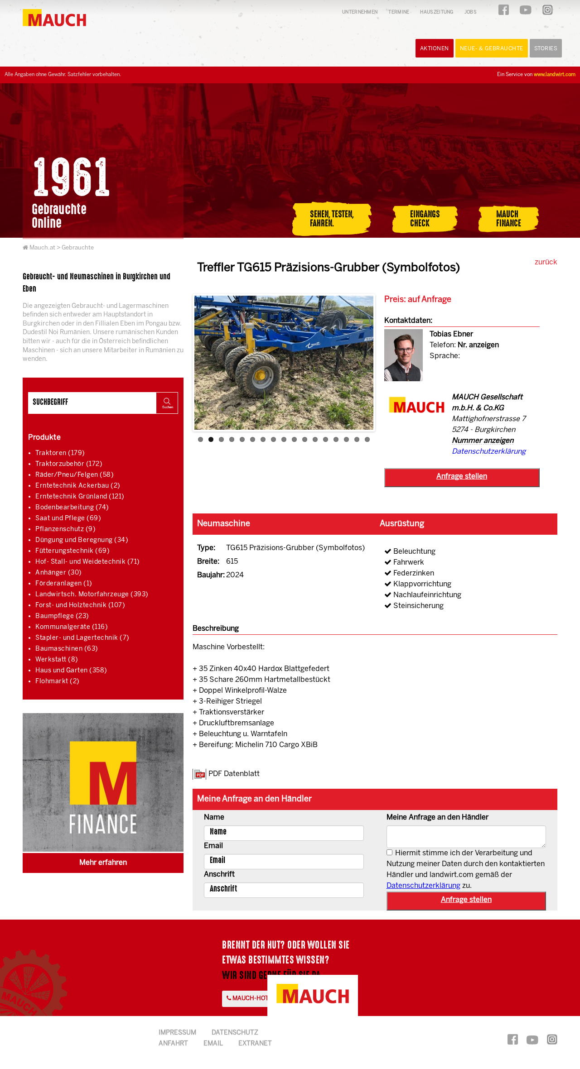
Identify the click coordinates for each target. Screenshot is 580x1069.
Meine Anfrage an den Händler (437, 817)
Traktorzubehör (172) (68, 464)
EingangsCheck (425, 218)
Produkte (44, 437)
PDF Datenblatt (234, 774)
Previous (181, 364)
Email (213, 846)
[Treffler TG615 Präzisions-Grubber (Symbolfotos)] (283, 363)
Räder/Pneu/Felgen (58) (74, 475)
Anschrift (219, 874)
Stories (546, 48)
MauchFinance (508, 218)
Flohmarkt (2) (57, 682)
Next (387, 364)
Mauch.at (42, 248)
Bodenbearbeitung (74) (72, 508)
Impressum (177, 1033)
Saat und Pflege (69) (68, 519)
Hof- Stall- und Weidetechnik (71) (87, 562)
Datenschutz (235, 1033)
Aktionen (434, 48)
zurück (546, 262)
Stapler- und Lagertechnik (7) (82, 638)
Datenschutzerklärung (489, 451)
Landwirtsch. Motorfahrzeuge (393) (92, 595)
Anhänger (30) (58, 573)
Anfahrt (173, 1044)
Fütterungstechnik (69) (72, 551)
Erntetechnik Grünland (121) (80, 497)
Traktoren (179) (60, 453)
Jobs (470, 12)
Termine (398, 12)
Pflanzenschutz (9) (65, 529)
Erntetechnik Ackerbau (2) (78, 486)
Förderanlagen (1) (63, 584)
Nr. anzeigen (478, 345)
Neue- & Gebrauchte (491, 48)
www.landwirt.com (554, 74)
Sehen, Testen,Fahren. (332, 218)
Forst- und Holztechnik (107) (80, 606)
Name (214, 817)
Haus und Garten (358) (71, 671)
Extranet (255, 1044)
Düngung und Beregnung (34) (81, 540)
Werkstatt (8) (56, 660)
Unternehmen (359, 12)
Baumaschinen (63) (66, 649)
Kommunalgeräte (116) (71, 627)
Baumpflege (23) (62, 616)
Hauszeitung (436, 12)
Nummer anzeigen (482, 440)
